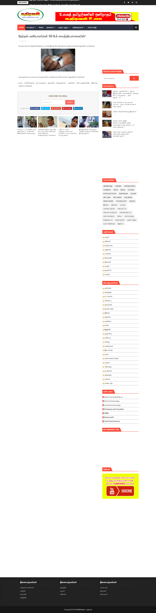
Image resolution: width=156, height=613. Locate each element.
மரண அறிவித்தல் (109, 224)
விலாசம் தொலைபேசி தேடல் (113, 397)
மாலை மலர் (103, 588)
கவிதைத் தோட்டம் (126, 212)
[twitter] (128, 2)
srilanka (128, 197)
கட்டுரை (123, 205)
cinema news (129, 186)
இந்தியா (106, 205)
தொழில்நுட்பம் (108, 220)
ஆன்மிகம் (50, 27)
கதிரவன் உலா (122, 208)
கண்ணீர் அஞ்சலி (109, 208)
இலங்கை (24, 41)
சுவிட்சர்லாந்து (129, 216)
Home (21, 27)
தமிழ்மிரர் (63, 588)
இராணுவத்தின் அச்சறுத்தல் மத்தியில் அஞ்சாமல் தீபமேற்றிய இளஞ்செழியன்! (89, 131)
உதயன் (62, 591)
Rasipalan (123, 193)
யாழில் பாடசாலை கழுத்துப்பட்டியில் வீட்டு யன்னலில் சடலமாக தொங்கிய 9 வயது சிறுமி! (68, 132)
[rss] (132, 2)
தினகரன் (103, 591)
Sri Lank (107, 197)
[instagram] (136, 2)
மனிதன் (23, 591)
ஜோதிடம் (121, 224)
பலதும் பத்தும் (63, 27)
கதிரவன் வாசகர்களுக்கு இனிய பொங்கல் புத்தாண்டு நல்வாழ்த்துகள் (54, 2)
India (116, 190)
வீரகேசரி (63, 594)
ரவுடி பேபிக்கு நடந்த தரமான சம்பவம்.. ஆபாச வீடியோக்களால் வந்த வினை (124, 104)
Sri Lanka (117, 197)
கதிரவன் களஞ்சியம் (110, 212)
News (123, 190)
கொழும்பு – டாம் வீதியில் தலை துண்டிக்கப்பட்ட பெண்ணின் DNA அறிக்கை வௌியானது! (26, 131)
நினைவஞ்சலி (119, 220)
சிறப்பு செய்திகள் (109, 216)
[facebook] (124, 2)
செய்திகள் (30, 27)
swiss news (108, 201)
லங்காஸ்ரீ (23, 594)
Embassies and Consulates (114, 409)
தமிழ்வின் (23, 598)
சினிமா (41, 27)
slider (133, 193)
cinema (118, 186)
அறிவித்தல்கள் (78, 27)
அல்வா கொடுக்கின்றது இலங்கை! (125, 111)
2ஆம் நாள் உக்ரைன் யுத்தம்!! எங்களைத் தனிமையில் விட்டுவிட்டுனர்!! (123, 134)
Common (107, 190)
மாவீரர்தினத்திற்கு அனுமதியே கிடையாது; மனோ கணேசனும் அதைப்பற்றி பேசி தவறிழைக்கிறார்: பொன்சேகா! (47, 132)
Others (131, 190)
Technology (121, 201)
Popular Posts (109, 193)
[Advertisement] (129, 50)
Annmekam (107, 186)
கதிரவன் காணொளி (27, 588)
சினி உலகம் (103, 594)
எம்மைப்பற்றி (92, 27)
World (132, 201)
